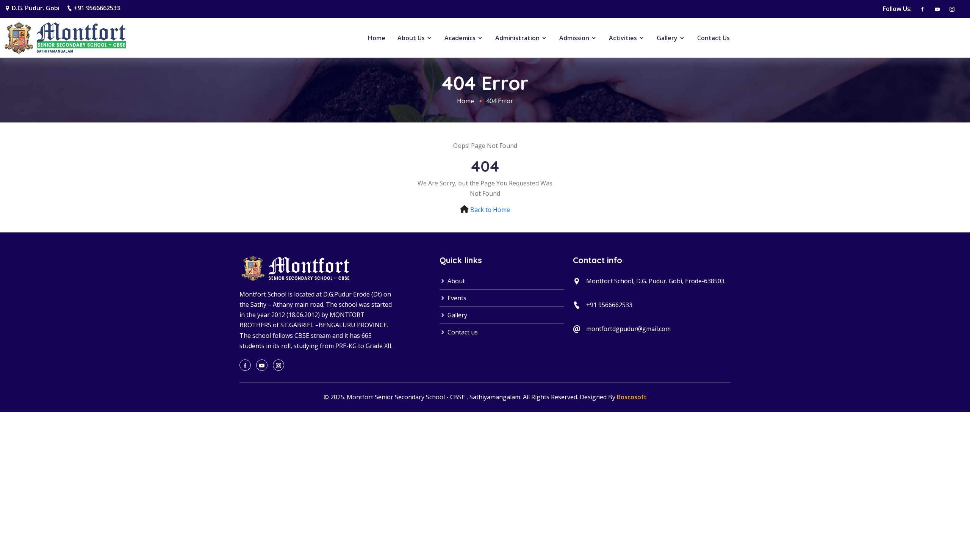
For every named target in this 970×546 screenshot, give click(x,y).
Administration (518, 38)
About (455, 281)
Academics (460, 38)
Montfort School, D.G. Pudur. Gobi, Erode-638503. (656, 281)
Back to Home (490, 210)
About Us (411, 38)
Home (376, 38)
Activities (623, 38)
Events (456, 298)
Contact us (462, 332)
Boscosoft (632, 397)
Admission (575, 38)
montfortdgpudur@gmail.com (628, 329)
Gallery (668, 38)
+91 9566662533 (97, 8)
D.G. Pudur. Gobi (35, 8)
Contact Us (713, 38)
